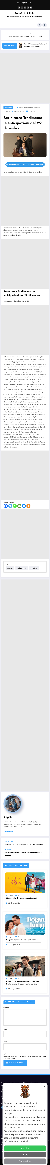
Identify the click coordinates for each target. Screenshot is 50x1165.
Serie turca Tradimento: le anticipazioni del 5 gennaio (23, 853)
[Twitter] (10, 506)
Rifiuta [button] (25, 1154)
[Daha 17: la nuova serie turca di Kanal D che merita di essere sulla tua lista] (25, 966)
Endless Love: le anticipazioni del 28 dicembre (24, 845)
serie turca (37, 107)
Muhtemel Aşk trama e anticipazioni (21, 898)
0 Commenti (32, 111)
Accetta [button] (25, 1148)
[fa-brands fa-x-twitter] (22, 8)
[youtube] (31, 8)
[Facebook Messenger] (24, 506)
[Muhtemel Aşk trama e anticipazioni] (25, 883)
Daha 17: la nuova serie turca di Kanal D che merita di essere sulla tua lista (22, 982)
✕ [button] (44, 1086)
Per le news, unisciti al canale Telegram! (26, 164)
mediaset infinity (28, 107)
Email (5, 1042)
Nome (5, 1029)
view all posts (8, 831)
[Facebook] (6, 506)
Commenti (6, 1008)
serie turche (8, 107)
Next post (8, 849)
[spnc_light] (44, 25)
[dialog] (25, 1124)
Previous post (9, 841)
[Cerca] (39, 25)
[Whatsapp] (15, 506)
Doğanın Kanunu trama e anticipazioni (22, 940)
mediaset (21, 107)
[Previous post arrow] (44, 843)
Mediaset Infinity (15, 235)
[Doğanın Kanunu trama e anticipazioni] (25, 924)
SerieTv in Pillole (24, 13)
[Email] (19, 506)
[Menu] (4, 25)
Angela (8, 111)
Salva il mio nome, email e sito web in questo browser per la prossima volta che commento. (24, 1057)
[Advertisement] (25, 78)
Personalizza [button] (25, 1161)
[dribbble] (25, 8)
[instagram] (28, 8)
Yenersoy (35, 228)
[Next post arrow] (44, 853)
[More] (28, 506)
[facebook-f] (19, 8)
